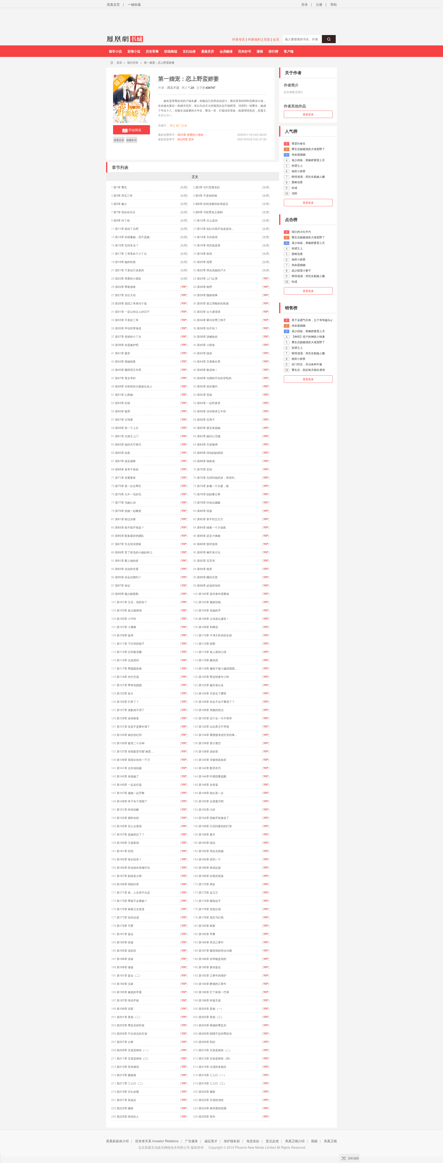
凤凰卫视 (330, 1141)
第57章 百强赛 (124, 419)
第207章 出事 (125, 1042)
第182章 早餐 (207, 934)
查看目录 (119, 140)
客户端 (288, 51)
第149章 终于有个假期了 (132, 801)
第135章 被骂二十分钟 (130, 743)
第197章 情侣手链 (128, 1000)
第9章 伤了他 (122, 220)
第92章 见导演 (206, 560)
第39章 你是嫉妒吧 (126, 345)
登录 (304, 4)
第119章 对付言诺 (128, 677)
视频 (314, 1141)
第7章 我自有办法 (124, 212)
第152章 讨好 (207, 809)
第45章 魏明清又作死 (128, 370)
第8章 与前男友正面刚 (209, 212)
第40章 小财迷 (206, 345)
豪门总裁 (181, 125)
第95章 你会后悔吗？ (128, 577)
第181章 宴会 (125, 934)
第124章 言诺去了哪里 (212, 693)
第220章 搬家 (207, 1091)
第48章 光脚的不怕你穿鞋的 (214, 378)
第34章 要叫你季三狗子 (211, 320)
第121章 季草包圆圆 (129, 685)
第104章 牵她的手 (210, 610)
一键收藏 (134, 4)
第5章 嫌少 (120, 204)
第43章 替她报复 (125, 361)
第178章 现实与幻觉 (211, 917)
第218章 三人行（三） (212, 1083)
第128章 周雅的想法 (211, 710)
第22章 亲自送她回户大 (211, 270)
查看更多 (308, 114)
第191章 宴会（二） (129, 975)
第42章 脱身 (204, 353)
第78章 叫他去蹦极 (208, 502)
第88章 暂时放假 (207, 544)
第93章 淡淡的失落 (126, 569)
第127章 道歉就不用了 (130, 710)
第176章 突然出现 (210, 909)
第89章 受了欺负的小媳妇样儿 (133, 552)
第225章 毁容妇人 (128, 1116)
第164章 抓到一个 (210, 859)
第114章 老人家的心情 (212, 652)
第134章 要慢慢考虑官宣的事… (218, 735)
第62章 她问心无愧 (208, 436)
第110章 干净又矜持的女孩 (215, 635)
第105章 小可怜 (126, 618)
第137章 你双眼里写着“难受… (135, 751)
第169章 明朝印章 (128, 884)
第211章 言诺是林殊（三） (133, 1058)
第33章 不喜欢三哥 (126, 320)
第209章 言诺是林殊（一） (133, 1050)
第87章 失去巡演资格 (128, 544)
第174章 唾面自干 (210, 901)
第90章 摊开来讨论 (208, 552)
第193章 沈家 (125, 984)
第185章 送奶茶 (126, 950)
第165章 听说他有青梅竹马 (133, 867)
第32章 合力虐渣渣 (208, 311)
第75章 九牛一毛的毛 (128, 494)
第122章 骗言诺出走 (211, 685)
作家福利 (254, 39)
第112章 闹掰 (207, 643)
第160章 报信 (207, 842)
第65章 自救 (122, 453)
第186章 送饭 (125, 959)
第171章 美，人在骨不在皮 (133, 892)
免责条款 (252, 1141)
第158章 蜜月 (207, 834)
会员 (276, 39)
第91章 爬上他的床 (126, 560)
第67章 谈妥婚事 (125, 461)
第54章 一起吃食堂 (208, 403)
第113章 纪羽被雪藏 (129, 652)
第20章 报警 (204, 262)
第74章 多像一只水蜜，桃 (213, 486)
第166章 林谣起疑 (210, 867)
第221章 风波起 (126, 1100)
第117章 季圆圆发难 (129, 668)
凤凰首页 (113, 4)
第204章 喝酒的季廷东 (212, 1025)
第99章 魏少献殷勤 (126, 594)
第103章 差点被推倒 (129, 610)
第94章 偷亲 (204, 569)
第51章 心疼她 (124, 394)
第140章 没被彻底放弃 (212, 760)
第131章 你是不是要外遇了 (133, 726)
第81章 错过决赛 (125, 519)
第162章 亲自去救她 (211, 851)
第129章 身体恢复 (128, 718)
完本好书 (244, 51)
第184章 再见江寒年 (211, 942)
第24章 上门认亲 (207, 278)
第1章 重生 (120, 187)
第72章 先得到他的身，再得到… (217, 477)
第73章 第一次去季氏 (128, 486)
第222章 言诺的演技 (211, 1100)
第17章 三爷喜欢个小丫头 (131, 253)
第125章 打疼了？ (128, 701)
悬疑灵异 (207, 51)
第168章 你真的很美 (211, 876)
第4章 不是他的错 (206, 195)
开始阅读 (134, 129)
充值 (266, 39)
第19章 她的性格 (125, 262)
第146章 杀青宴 (208, 784)
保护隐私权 (232, 1141)
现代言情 (132, 62)
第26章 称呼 (204, 287)
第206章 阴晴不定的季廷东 (215, 1033)
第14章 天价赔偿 (207, 237)
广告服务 (191, 1141)
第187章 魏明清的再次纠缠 (215, 950)
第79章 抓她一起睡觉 (128, 511)
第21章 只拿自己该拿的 (129, 270)
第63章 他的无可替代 (128, 444)
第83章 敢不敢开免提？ (129, 527)
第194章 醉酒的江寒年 (212, 984)
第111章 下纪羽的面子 (130, 643)
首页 (119, 62)
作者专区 (238, 39)
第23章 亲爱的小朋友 (190, 134)
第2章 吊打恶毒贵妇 (207, 187)
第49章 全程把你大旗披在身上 (133, 386)
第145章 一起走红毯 (129, 784)
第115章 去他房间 (128, 660)
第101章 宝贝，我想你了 (132, 602)
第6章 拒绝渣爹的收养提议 (211, 204)
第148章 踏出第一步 (211, 793)
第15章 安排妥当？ (126, 245)
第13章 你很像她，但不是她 (132, 237)
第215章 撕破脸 (126, 1075)
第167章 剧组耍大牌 (129, 876)
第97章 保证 (122, 585)
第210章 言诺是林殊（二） (215, 1050)
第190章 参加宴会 (210, 967)
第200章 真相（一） (211, 1008)
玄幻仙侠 (189, 51)
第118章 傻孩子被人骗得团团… (218, 668)
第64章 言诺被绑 (207, 444)
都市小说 (115, 51)
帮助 (333, 4)
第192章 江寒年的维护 (212, 975)
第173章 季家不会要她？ (132, 901)
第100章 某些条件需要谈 (214, 594)
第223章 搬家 (125, 1108)
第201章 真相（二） (129, 1017)
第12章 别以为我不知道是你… (215, 228)
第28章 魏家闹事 (207, 295)
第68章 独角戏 (206, 461)
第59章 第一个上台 (126, 428)
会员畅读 (226, 51)
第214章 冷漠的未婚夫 (212, 1067)
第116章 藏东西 (208, 660)
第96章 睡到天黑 (207, 577)
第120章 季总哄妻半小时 (214, 677)
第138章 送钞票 (208, 751)
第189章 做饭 (125, 967)
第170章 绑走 (207, 884)
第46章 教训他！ (207, 370)
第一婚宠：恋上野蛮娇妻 (159, 62)
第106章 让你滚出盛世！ (214, 618)
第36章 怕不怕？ (207, 328)
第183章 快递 (125, 942)
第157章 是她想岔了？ (130, 834)
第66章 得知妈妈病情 (210, 453)
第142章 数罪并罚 (210, 768)
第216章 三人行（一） (212, 1075)
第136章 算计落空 (210, 743)
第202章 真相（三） (211, 1017)
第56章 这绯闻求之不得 (211, 411)
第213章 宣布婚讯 (128, 1067)
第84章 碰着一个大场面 (211, 527)
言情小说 (133, 51)
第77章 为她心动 (125, 502)
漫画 (260, 51)
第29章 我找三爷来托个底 (131, 303)
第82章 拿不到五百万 (210, 519)
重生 (172, 125)
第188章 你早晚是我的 (212, 959)
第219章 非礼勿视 (128, 1091)
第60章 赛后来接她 (208, 428)
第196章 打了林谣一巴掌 (214, 992)
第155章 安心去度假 (129, 826)
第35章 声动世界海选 (128, 328)
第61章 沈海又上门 (126, 436)
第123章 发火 (125, 693)
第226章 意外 (185, 139)
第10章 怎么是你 (207, 220)
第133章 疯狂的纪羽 (129, 735)
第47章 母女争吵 (125, 378)
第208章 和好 (207, 1042)
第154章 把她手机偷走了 (214, 818)
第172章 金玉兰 (208, 892)
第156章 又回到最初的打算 (215, 826)
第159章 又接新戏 (128, 842)
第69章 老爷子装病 (126, 469)
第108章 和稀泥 (208, 627)
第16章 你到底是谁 (208, 245)
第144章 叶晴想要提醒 (212, 776)
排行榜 (273, 51)
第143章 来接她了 (128, 776)
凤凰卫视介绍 (295, 1141)
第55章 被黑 (122, 411)
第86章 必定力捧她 (208, 535)
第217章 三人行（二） (130, 1083)
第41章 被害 (122, 353)
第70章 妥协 (204, 469)
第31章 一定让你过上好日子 (132, 311)
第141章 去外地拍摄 (129, 768)
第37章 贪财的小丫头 (128, 336)
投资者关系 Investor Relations (157, 1141)
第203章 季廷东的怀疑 (130, 1025)
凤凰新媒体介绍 (117, 1141)
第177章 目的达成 (128, 917)
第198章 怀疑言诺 (210, 1000)
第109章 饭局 (125, 635)
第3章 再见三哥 (123, 195)
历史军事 (152, 51)
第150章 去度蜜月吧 (211, 801)
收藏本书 (131, 140)
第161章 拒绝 (126, 851)
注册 (319, 4)
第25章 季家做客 (125, 287)
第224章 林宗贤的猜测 (212, 1108)
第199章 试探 (125, 1008)
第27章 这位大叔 (125, 295)
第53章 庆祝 (122, 403)
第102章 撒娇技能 (210, 602)
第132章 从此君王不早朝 (214, 726)
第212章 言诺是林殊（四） (215, 1058)
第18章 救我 (204, 253)
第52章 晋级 (204, 394)
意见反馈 (272, 1141)
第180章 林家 (207, 925)
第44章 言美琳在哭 (208, 361)
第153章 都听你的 (128, 818)
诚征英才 (210, 1141)
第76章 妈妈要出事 (208, 494)
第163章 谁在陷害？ (129, 859)
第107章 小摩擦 (126, 627)
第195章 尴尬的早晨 (129, 992)
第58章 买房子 (206, 419)
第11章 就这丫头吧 (126, 228)
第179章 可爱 (125, 925)
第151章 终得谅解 (128, 809)
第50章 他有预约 (207, 386)
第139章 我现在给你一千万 (133, 760)
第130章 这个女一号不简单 (215, 718)
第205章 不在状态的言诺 (132, 1033)
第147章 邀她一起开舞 (130, 793)
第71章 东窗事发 (125, 477)
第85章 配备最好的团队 (129, 535)
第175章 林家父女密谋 (130, 909)
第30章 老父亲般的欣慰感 (213, 303)
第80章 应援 (204, 511)
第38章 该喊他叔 (207, 336)
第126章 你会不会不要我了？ (217, 701)
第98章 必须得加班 (208, 585)
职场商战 (170, 51)
